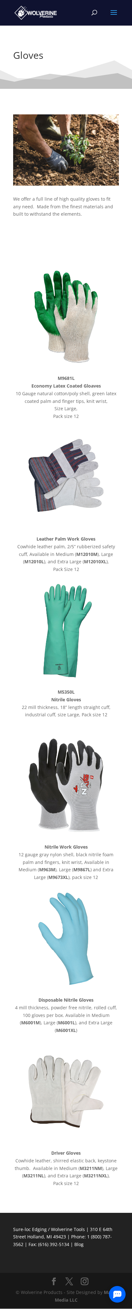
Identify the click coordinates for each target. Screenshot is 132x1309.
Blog (79, 1244)
